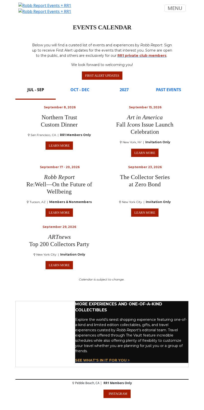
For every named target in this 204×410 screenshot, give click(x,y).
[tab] (35, 92)
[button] (102, 75)
